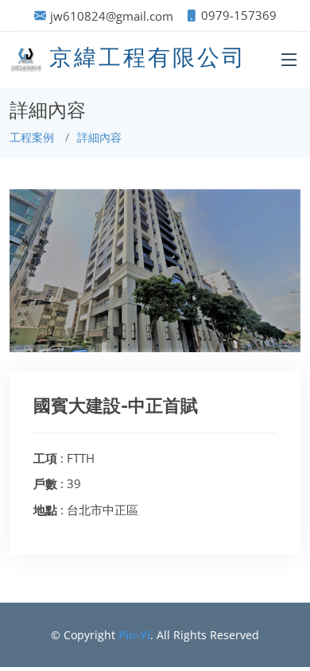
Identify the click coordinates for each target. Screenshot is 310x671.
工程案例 (32, 137)
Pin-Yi (134, 634)
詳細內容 (99, 137)
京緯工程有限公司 (147, 58)
